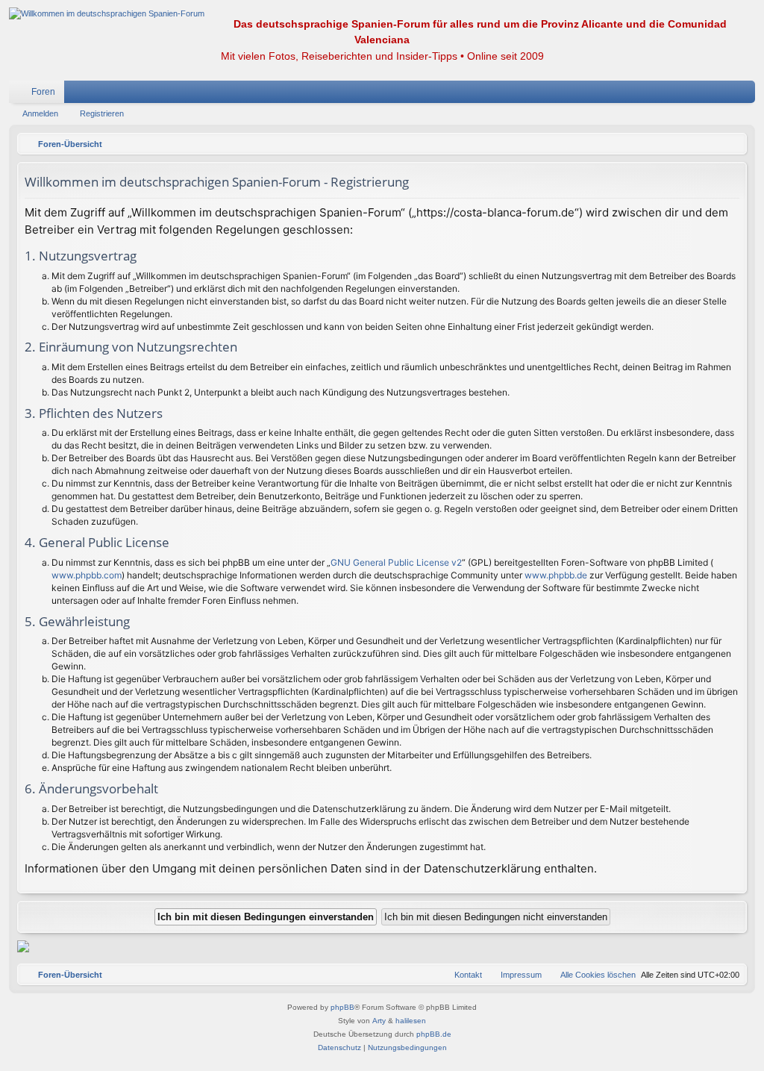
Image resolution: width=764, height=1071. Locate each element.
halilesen (410, 1021)
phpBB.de (433, 1034)
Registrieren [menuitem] (747, 95)
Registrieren (102, 113)
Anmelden (40, 113)
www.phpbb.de (556, 575)
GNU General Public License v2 (396, 562)
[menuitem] (699, 92)
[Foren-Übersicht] (106, 14)
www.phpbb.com (86, 575)
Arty (379, 1021)
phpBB (342, 1007)
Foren (43, 92)
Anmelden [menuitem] (724, 95)
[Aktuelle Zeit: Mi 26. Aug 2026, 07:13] (731, 144)
